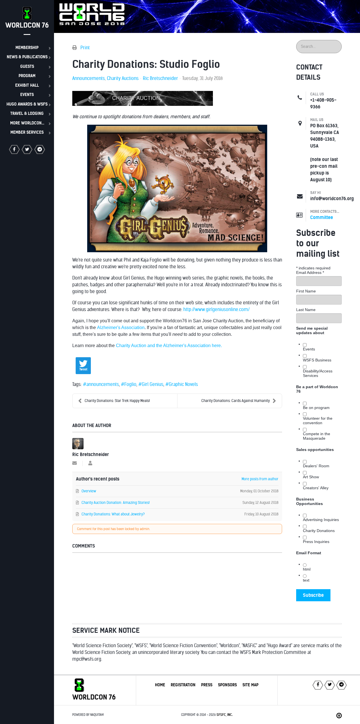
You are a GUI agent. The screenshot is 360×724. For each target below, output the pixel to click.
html (306, 569)
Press (206, 684)
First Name (306, 291)
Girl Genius (152, 384)
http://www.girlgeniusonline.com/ (216, 309)
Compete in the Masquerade (316, 436)
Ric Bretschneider (160, 78)
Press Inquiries (316, 541)
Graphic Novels (183, 384)
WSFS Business (317, 360)
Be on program (316, 407)
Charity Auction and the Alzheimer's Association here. (169, 345)
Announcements (88, 78)
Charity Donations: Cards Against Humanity (235, 400)
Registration (183, 684)
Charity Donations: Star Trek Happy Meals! (117, 400)
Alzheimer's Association (121, 327)
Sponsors (227, 684)
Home (160, 684)
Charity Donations (319, 530)
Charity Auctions (123, 78)
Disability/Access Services (317, 373)
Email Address (310, 272)
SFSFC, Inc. (225, 715)
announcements (102, 384)
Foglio (130, 384)
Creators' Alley (315, 488)
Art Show (311, 477)
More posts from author (260, 479)
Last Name (306, 309)
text (306, 580)
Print (85, 47)
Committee (321, 217)
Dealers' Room (316, 466)
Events (309, 349)
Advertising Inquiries (321, 519)
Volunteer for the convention (317, 420)
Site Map (250, 684)
